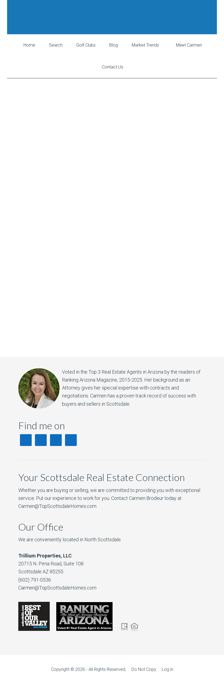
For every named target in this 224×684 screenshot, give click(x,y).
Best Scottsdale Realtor (112, 17)
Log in (167, 669)
